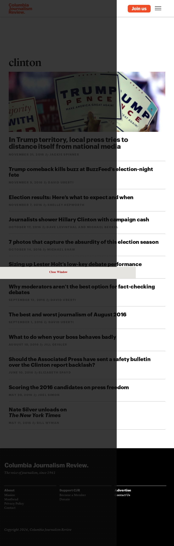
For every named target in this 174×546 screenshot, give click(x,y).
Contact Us (122, 495)
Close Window (58, 272)
